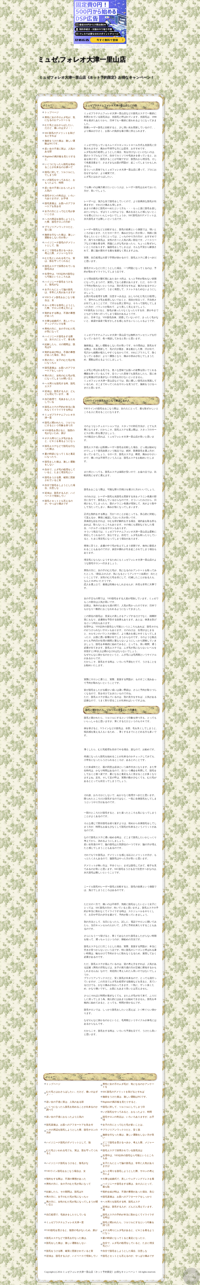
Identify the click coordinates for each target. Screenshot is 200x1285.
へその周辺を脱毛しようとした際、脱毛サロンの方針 (60, 220)
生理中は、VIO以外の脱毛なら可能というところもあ (60, 275)
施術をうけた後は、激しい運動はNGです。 (60, 142)
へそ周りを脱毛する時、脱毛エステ (60, 384)
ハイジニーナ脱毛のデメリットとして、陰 (60, 244)
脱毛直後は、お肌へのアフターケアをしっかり (60, 369)
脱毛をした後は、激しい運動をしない (60, 463)
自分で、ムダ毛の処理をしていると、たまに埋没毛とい (60, 471)
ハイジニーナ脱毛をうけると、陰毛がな (59, 283)
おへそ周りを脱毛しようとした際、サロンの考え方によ (60, 306)
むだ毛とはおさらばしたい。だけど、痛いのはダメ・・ (60, 126)
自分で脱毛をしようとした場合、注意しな (60, 486)
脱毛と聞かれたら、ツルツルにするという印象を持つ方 (60, 424)
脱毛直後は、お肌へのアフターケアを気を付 (60, 204)
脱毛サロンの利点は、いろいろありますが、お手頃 (60, 197)
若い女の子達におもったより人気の (60, 189)
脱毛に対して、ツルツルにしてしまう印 (60, 173)
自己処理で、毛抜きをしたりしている (60, 400)
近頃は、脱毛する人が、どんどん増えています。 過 (60, 392)
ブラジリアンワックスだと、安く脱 (60, 228)
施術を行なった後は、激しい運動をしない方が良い (60, 236)
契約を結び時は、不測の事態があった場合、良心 (60, 353)
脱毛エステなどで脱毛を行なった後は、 (60, 447)
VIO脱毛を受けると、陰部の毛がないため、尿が (60, 431)
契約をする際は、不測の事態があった (60, 314)
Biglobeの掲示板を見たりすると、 (60, 157)
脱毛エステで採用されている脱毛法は (60, 267)
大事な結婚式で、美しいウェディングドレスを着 (60, 322)
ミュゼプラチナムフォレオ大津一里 (60, 416)
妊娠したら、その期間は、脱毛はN (60, 345)
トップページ (52, 112)
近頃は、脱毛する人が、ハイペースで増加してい (60, 494)
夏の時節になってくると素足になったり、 (60, 455)
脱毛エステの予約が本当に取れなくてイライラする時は (60, 408)
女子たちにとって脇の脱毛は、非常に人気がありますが (60, 291)
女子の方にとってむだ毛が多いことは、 (60, 212)
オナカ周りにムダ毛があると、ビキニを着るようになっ (60, 439)
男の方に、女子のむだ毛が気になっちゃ (60, 361)
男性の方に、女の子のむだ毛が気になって (60, 330)
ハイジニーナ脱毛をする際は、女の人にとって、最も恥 (60, 337)
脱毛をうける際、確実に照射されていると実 (60, 478)
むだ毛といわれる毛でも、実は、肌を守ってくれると (60, 259)
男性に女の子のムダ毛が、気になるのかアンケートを (60, 118)
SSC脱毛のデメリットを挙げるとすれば (60, 134)
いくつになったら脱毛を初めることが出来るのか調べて (60, 165)
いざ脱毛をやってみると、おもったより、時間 (60, 181)
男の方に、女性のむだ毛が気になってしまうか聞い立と (60, 377)
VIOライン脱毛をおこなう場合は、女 (60, 298)
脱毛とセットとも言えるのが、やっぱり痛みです (59, 502)
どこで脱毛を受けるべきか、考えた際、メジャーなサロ (60, 251)
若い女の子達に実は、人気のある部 (60, 150)
